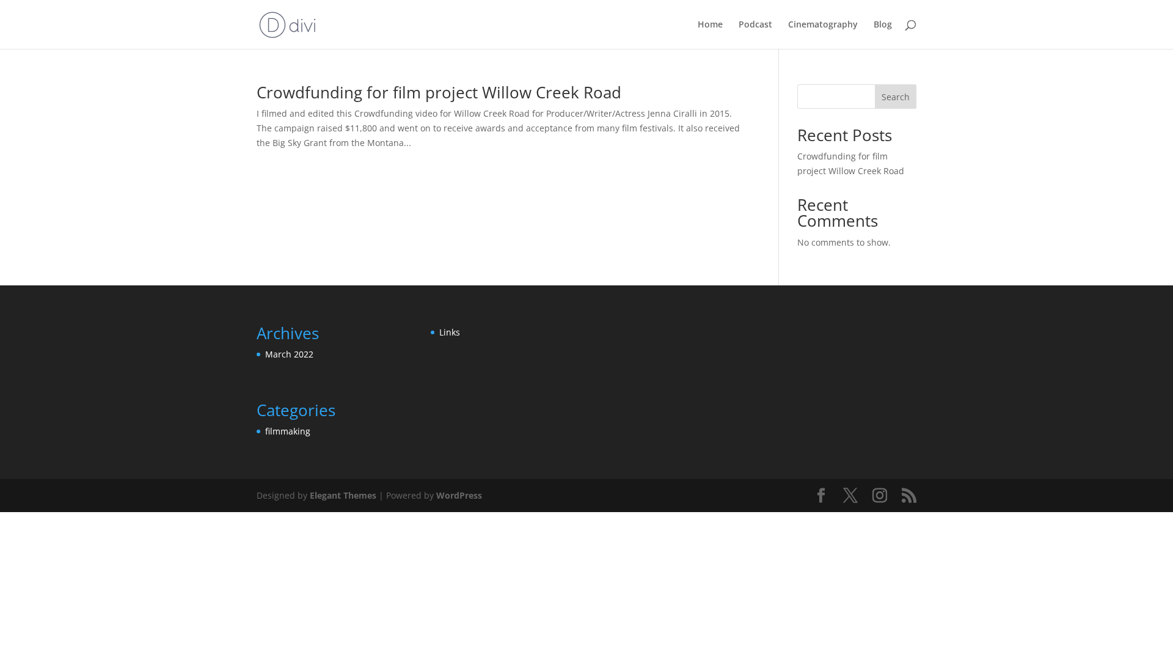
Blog (883, 25)
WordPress (459, 495)
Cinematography (823, 25)
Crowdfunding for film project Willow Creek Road (439, 92)
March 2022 (289, 354)
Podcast (755, 25)
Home (710, 25)
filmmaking (287, 431)
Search (896, 97)
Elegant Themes (343, 495)
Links (449, 332)
